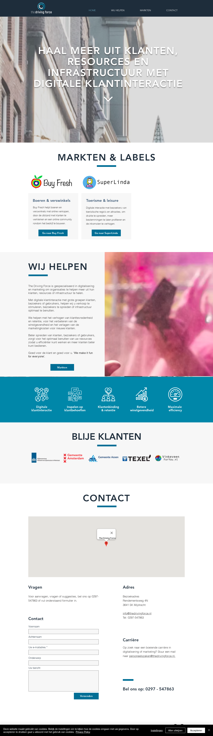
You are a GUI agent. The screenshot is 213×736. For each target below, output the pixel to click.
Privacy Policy (83, 732)
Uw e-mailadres (37, 647)
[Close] (209, 730)
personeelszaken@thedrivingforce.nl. (152, 656)
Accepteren (196, 730)
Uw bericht (34, 668)
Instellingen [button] (157, 730)
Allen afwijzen (175, 730)
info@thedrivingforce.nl (137, 613)
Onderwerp (34, 658)
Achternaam (35, 637)
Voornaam (34, 626)
